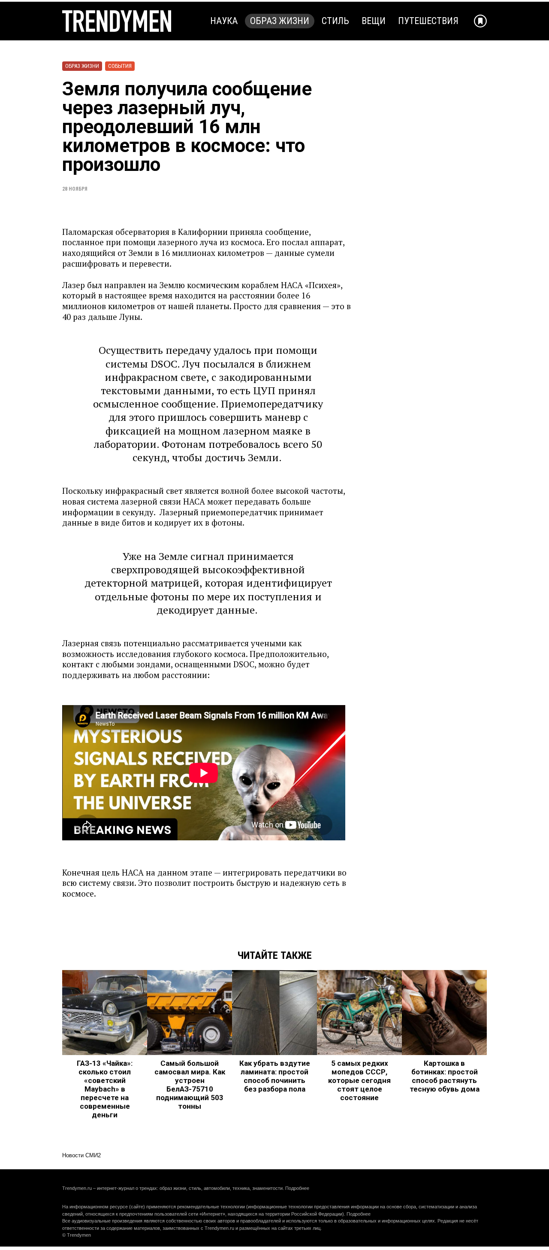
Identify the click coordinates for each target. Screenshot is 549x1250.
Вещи (374, 20)
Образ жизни (279, 20)
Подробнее (297, 1188)
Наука (224, 20)
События (120, 66)
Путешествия (428, 20)
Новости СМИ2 (81, 1155)
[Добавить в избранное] (480, 21)
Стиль (335, 20)
